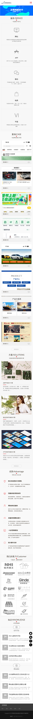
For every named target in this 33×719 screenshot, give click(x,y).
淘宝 (2, 708)
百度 (19, 708)
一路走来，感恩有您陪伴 (16, 560)
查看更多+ (16, 349)
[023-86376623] (30, 644)
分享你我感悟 (16, 623)
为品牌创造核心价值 (16, 137)
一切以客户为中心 (16, 21)
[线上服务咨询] (30, 633)
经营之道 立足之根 (16, 475)
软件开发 (16, 630)
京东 (7, 708)
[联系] (30, 641)
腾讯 (11, 708)
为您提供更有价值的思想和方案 (16, 358)
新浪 (15, 708)
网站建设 (16, 669)
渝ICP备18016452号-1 (18, 716)
